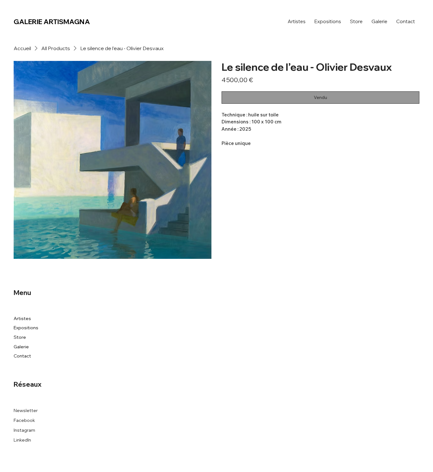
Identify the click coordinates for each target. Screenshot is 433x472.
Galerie (21, 347)
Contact (22, 356)
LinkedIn (22, 440)
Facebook (24, 420)
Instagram (24, 430)
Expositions (26, 328)
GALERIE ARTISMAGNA (52, 21)
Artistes (22, 318)
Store (20, 337)
